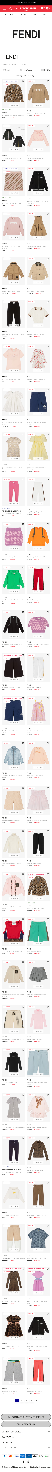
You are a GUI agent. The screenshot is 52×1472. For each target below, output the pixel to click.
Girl (34, 15)
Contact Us (8, 1437)
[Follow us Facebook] (23, 1463)
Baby (23, 15)
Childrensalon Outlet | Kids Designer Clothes (26, 9)
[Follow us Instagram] (28, 1463)
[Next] (36, 1400)
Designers (9, 15)
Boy (45, 15)
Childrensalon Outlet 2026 (23, 1467)
